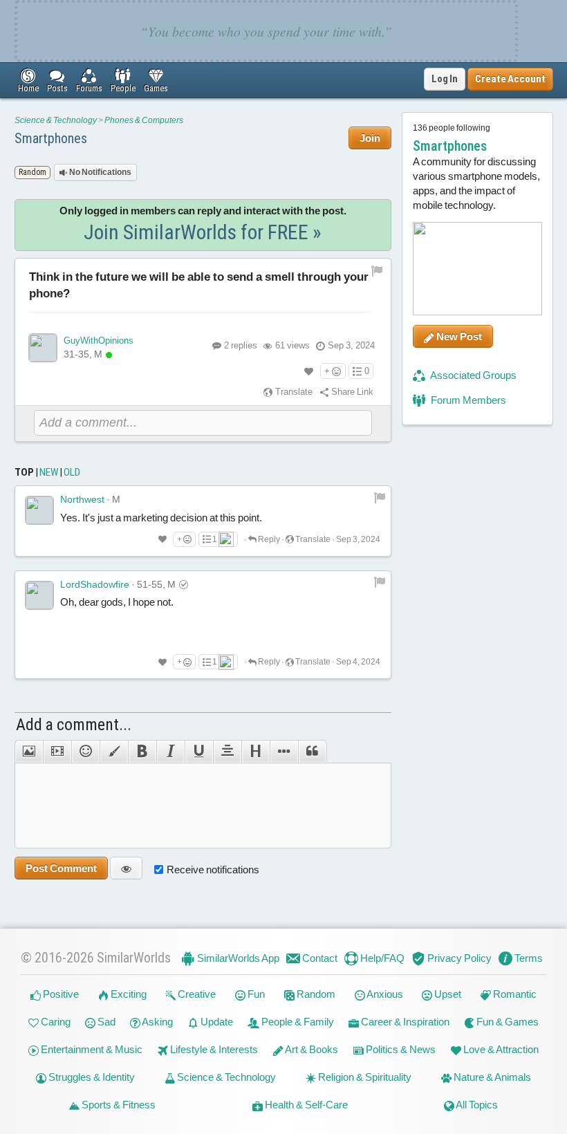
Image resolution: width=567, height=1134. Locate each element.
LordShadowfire (94, 584)
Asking (156, 1022)
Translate (293, 392)
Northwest (82, 499)
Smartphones (51, 138)
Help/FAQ (381, 958)
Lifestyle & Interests (213, 1049)
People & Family (296, 1022)
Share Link (351, 392)
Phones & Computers (143, 120)
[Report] (379, 497)
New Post (458, 336)
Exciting (128, 994)
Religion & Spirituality (363, 1077)
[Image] (29, 751)
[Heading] (255, 751)
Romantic (514, 994)
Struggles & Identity (90, 1077)
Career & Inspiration (404, 1022)
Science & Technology (56, 120)
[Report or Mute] (377, 271)
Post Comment (61, 868)
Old (72, 472)
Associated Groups (473, 375)
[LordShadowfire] (39, 595)
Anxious (384, 994)
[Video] (57, 751)
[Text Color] (114, 751)
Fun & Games (506, 1022)
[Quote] (312, 751)
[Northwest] (39, 510)
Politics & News (400, 1049)
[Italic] (170, 751)
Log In (444, 79)
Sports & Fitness (118, 1104)
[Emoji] (85, 751)
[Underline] (199, 751)
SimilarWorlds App (237, 958)
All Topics (476, 1104)
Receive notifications (213, 869)
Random (315, 994)
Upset (446, 994)
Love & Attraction (500, 1049)
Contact (318, 958)
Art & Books (311, 1049)
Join (370, 138)
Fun (255, 994)
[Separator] (284, 751)
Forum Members (467, 400)
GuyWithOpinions (98, 340)
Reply (268, 539)
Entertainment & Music (90, 1049)
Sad (105, 1022)
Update (215, 1022)
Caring (55, 1022)
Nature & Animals (491, 1077)
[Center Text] (227, 751)
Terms (527, 958)
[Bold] (142, 751)
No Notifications (99, 172)
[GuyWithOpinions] (43, 348)
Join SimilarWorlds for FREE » (203, 232)
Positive (60, 994)
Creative (196, 994)
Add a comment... (73, 724)
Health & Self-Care (305, 1104)
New (48, 472)
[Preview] (126, 868)
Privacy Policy (458, 958)
